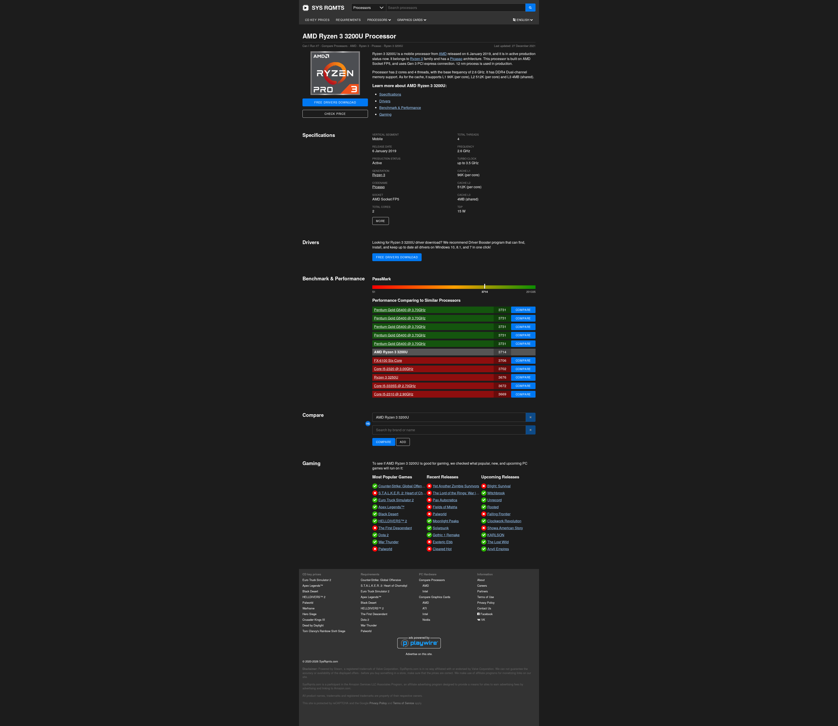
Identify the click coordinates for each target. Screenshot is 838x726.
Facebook (486, 614)
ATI (424, 608)
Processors (377, 20)
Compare (523, 310)
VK (482, 619)
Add (403, 442)
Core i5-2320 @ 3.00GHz (393, 368)
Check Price (335, 114)
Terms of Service (403, 703)
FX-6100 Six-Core (388, 360)
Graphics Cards (410, 20)
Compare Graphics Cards (434, 597)
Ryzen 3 (364, 46)
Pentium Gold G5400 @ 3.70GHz (400, 309)
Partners (482, 591)
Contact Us (484, 608)
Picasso (376, 46)
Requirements (348, 20)
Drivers (384, 100)
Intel (425, 591)
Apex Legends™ (312, 585)
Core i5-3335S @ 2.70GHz (395, 385)
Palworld (307, 602)
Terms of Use (485, 597)
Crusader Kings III (313, 619)
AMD (353, 46)
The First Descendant (374, 614)
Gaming (385, 114)
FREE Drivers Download (335, 102)
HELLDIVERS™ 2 (313, 597)
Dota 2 (365, 619)
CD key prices (317, 20)
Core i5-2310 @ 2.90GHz (393, 394)
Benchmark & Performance (400, 107)
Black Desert (310, 591)
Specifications (390, 94)
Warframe (308, 608)
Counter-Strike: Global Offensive (381, 580)
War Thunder (369, 625)
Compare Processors (334, 46)
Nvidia (426, 619)
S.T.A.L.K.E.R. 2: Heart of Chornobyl (384, 585)
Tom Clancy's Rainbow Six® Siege (323, 631)
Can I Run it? (323, 7)
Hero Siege (309, 614)
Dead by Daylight (313, 625)
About (481, 580)
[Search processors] (530, 7)
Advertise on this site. (419, 654)
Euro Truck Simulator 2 (316, 580)
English (523, 20)
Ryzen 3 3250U (386, 377)
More (380, 221)
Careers (482, 585)
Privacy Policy (486, 602)
